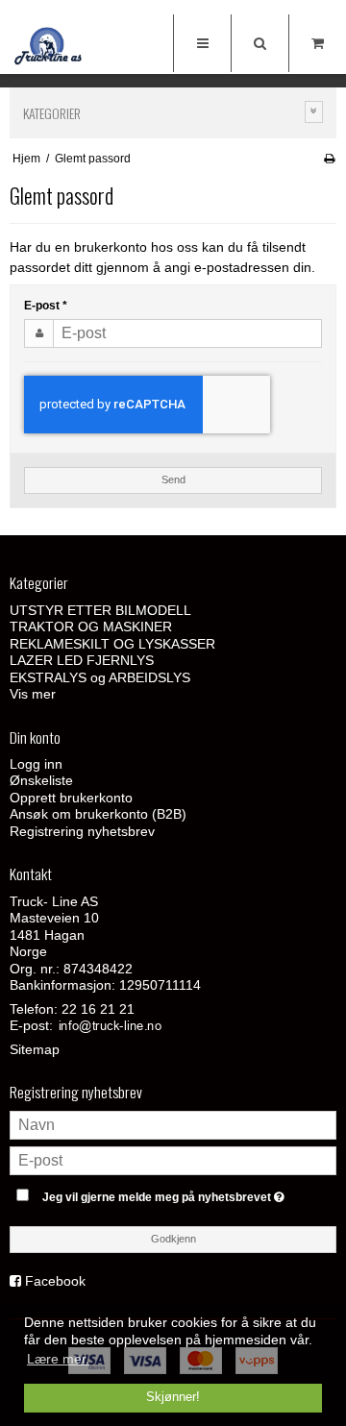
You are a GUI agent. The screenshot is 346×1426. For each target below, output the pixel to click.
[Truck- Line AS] (48, 46)
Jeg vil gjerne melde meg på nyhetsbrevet (166, 1193)
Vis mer (33, 693)
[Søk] (259, 43)
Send (173, 479)
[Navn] (173, 1124)
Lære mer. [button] (58, 1358)
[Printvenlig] (329, 158)
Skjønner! (173, 1397)
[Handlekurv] (317, 43)
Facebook (55, 1281)
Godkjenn (173, 1238)
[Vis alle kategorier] (314, 112)
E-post (45, 305)
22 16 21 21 (98, 1009)
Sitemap (35, 1049)
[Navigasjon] (202, 43)
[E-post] (173, 1160)
